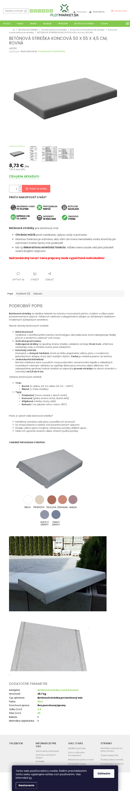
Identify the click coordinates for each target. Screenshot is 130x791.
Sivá (40, 701)
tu (30, 778)
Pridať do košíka (38, 188)
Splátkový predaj (76, 748)
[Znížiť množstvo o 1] (20, 190)
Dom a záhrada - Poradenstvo (77, 754)
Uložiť (14, 267)
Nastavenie (26, 785)
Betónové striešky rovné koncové (58, 690)
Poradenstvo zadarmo (112, 764)
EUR (65, 11)
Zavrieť (40, 267)
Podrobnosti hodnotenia (51, 51)
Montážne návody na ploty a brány (111, 749)
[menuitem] (7, 24)
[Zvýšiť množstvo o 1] (20, 187)
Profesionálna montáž (112, 759)
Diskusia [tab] (37, 293)
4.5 (39, 709)
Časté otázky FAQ (109, 755)
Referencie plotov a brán (81, 759)
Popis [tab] (10, 293)
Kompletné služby (77, 764)
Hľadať (25, 11)
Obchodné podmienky (47, 751)
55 (39, 713)
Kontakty (40, 761)
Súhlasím (104, 773)
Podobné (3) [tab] (23, 293)
